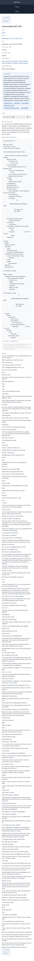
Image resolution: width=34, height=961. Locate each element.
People (17, 7)
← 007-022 (6, 18)
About (17, 11)
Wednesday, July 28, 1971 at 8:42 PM (12, 38)
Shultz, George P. (23, 61)
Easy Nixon (17, 2)
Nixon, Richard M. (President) (10, 61)
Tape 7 (4, 33)
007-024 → (6, 21)
